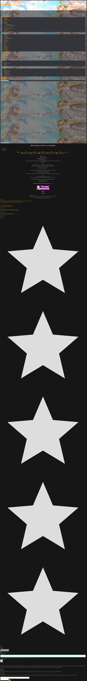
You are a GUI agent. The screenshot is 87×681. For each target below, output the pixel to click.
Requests (3, 122)
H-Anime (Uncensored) (9, 94)
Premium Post (6, 138)
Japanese (5, 104)
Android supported (6, 106)
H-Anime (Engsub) (8, 93)
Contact (5, 131)
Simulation (5, 117)
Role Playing (6, 115)
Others (5, 111)
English (5, 103)
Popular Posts (4, 121)
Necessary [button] (1, 668)
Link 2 (42, 193)
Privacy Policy (6, 128)
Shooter (5, 116)
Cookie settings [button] (34, 657)
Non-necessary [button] (2, 672)
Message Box (6, 137)
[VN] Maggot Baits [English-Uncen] (6, 205)
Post (2, 83)
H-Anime (5, 92)
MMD (5, 95)
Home (3, 82)
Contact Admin (6, 139)
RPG (45, 159)
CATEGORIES (4, 84)
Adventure (5, 109)
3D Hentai (5, 87)
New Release (6, 98)
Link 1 (42, 191)
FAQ (4, 127)
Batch (5, 89)
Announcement (6, 88)
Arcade (5, 110)
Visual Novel (6, 120)
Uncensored (5, 105)
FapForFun (5, 4)
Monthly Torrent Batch (7, 100)
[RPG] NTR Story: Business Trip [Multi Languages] (9, 209)
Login (5, 133)
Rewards (5, 99)
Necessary (2, 669)
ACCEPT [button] (39, 657)
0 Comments (4, 149)
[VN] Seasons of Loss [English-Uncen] (7, 213)
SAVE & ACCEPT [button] (2, 676)
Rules (5, 126)
